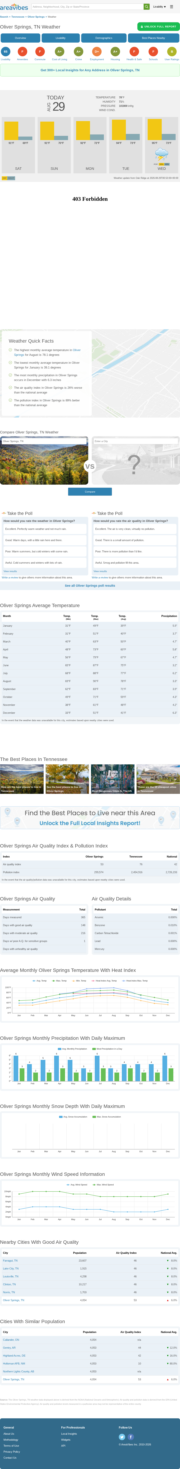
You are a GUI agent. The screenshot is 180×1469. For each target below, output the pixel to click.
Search (4, 16)
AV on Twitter (122, 1437)
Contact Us (10, 1457)
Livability (158, 6)
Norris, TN (9, 1292)
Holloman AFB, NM (14, 1363)
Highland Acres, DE (14, 1355)
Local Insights (69, 1433)
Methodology (11, 1439)
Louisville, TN (10, 1276)
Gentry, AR (9, 1347)
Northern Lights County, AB (18, 1371)
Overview (20, 37)
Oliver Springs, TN (13, 1300)
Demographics (103, 37)
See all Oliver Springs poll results (90, 585)
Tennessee (17, 16)
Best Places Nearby (153, 37)
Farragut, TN (10, 1260)
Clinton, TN (9, 1284)
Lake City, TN (11, 1268)
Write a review (10, 577)
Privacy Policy (12, 1451)
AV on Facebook (131, 1437)
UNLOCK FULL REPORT (160, 26)
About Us (9, 1433)
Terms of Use (11, 1445)
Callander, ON (11, 1339)
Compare (90, 491)
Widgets (65, 1439)
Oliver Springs (36, 16)
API (63, 1445)
